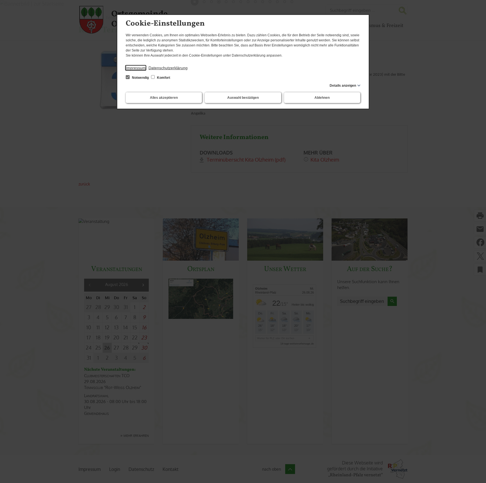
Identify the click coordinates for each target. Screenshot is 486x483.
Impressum (136, 68)
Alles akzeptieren (164, 98)
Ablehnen (322, 98)
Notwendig (140, 78)
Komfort (163, 78)
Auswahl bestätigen (243, 98)
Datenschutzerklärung (168, 68)
